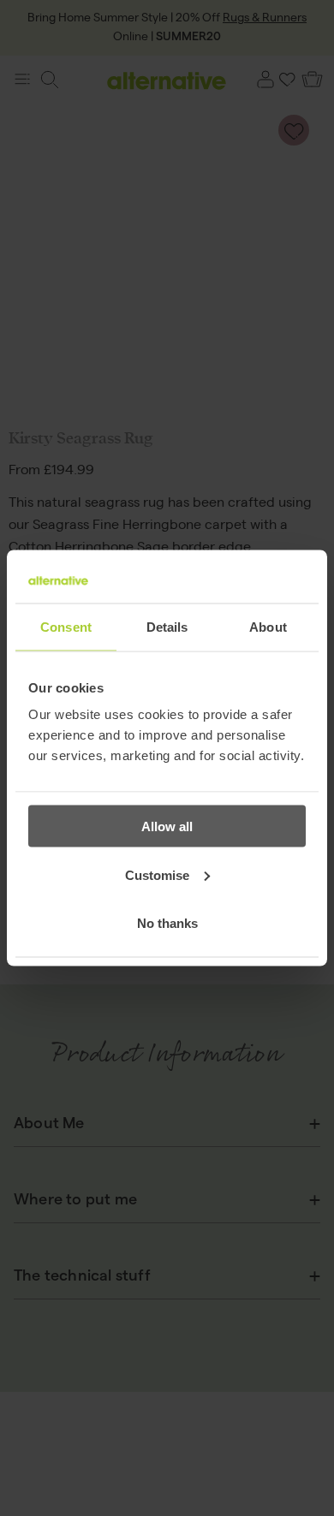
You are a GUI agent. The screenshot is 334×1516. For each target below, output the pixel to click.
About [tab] (268, 626)
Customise (157, 874)
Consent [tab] (66, 626)
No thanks (167, 923)
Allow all (167, 826)
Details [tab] (167, 626)
